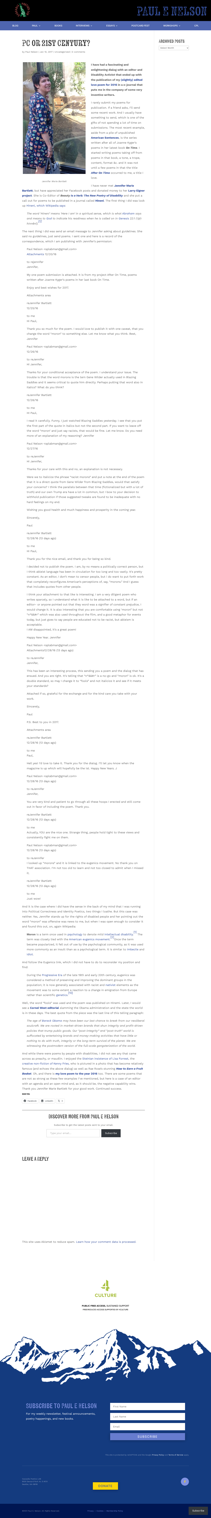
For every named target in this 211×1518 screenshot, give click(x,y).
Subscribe (111, 1133)
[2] (40, 221)
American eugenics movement (89, 939)
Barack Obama (52, 1020)
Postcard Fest (140, 26)
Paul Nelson (31, 52)
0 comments (78, 52)
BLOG (15, 26)
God (49, 218)
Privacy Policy (158, 1455)
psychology (75, 934)
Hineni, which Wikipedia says (45, 205)
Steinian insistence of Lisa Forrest (104, 1058)
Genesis (124, 218)
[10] (70, 992)
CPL (196, 26)
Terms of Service (175, 1455)
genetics (62, 995)
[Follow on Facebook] (185, 1482)
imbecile (132, 949)
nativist (111, 985)
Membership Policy (115, 1511)
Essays (110, 26)
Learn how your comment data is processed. (106, 1241)
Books (58, 26)
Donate (105, 1486)
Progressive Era (52, 975)
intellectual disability (118, 934)
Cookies (100, 1511)
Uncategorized (62, 52)
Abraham (128, 213)
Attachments (35, 254)
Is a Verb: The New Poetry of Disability (97, 195)
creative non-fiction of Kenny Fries (45, 1063)
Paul (35, 26)
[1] (135, 932)
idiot (30, 954)
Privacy (90, 1511)
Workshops (170, 26)
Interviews (82, 26)
